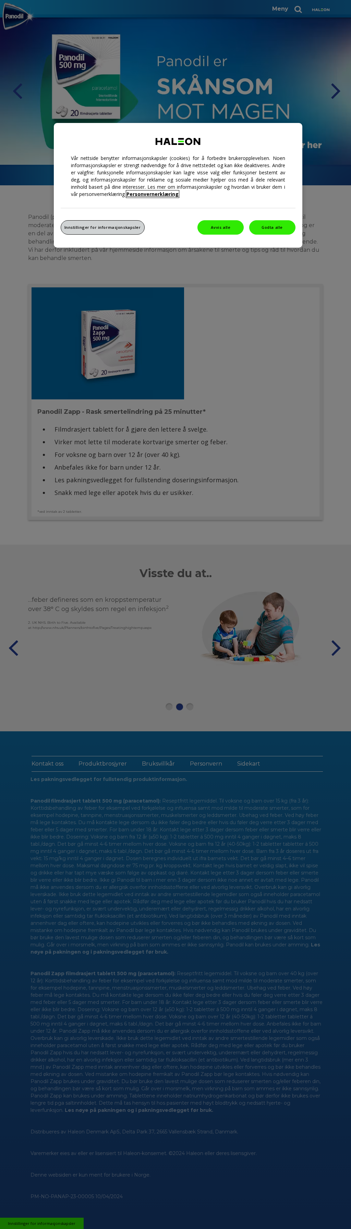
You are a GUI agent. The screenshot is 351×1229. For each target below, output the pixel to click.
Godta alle (272, 227)
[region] (178, 185)
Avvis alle (221, 227)
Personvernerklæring (152, 194)
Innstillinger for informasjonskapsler (102, 227)
